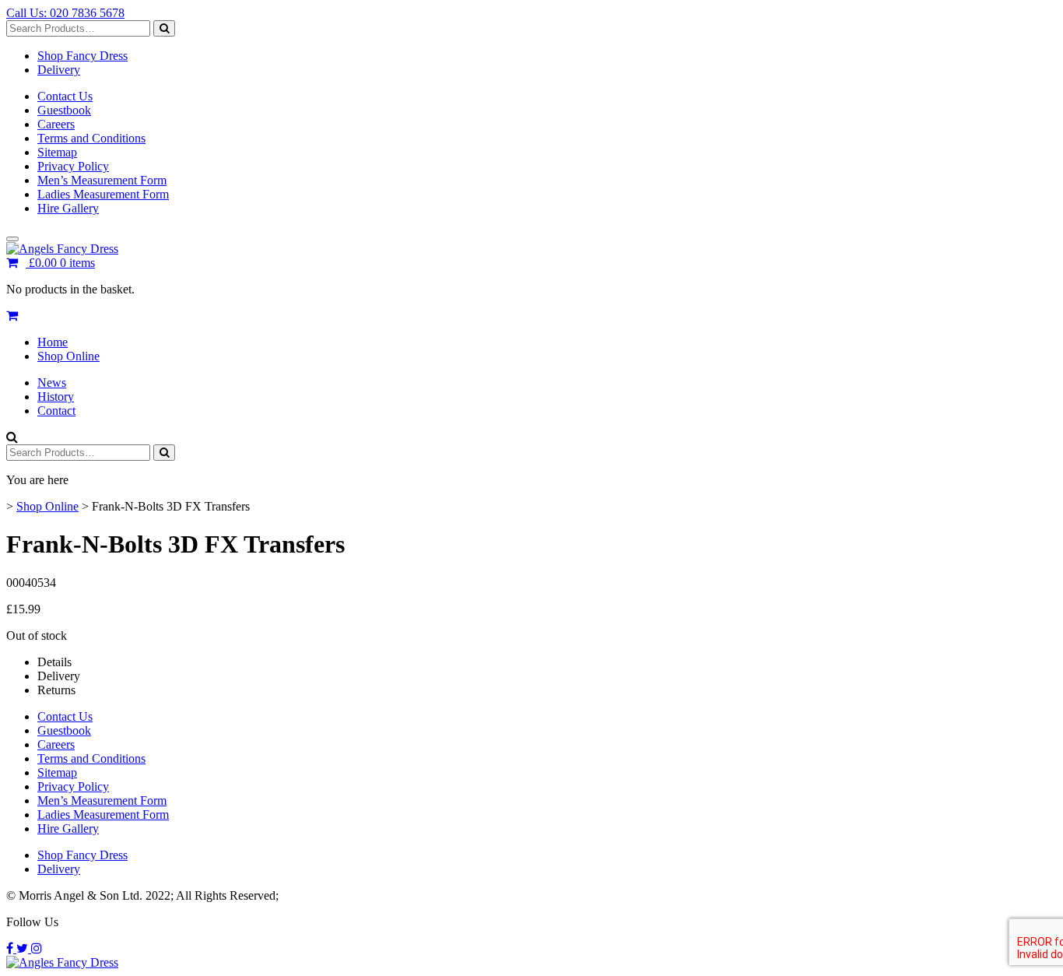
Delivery (58, 69)
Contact (56, 410)
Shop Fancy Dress (82, 55)
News (51, 382)
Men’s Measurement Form (102, 180)
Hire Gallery (68, 208)
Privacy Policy (73, 166)
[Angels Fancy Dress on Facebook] (11, 948)
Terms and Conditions (91, 138)
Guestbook (64, 110)
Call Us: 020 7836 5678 (65, 12)
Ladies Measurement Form (103, 194)
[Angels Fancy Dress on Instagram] (36, 948)
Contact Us (65, 96)
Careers (56, 124)
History (55, 396)
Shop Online (68, 356)
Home (52, 342)
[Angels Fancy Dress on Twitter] (23, 948)
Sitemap (57, 152)
